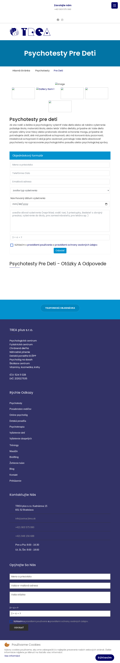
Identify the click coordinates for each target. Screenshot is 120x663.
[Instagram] (62, 20)
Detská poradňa (18, 421)
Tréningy (14, 445)
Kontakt (13, 475)
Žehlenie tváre (17, 463)
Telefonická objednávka (60, 308)
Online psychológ (19, 415)
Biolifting (14, 457)
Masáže (14, 451)
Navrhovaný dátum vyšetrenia (27, 198)
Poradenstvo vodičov (20, 409)
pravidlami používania (39, 244)
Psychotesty (16, 403)
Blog (12, 469)
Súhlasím (105, 657)
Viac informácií (12, 655)
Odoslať (60, 250)
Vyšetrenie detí (17, 433)
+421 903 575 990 (62, 9)
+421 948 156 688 (24, 536)
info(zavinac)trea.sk (25, 518)
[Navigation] (114, 5)
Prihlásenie (15, 481)
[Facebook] (58, 20)
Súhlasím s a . (56, 244)
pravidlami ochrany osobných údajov (76, 244)
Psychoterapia (17, 427)
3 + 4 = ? (14, 607)
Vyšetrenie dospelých (21, 438)
